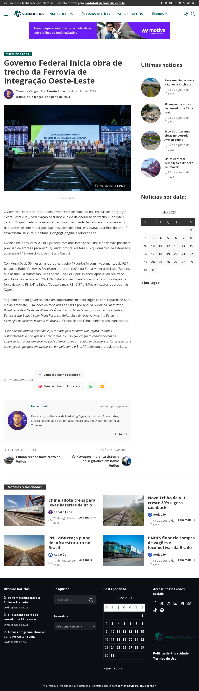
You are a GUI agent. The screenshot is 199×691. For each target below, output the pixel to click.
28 (183, 262)
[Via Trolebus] (28, 14)
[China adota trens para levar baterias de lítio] (24, 510)
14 (183, 246)
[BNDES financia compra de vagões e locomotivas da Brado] (123, 550)
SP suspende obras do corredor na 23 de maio (178, 108)
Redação (159, 514)
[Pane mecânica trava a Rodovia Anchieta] (151, 87)
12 (168, 246)
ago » (155, 283)
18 (160, 254)
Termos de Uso (164, 658)
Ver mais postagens (112, 406)
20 (175, 254)
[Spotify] (193, 3)
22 (191, 254)
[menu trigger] (8, 14)
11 (160, 246)
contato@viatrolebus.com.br (105, 3)
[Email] (102, 386)
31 (152, 270)
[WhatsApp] (184, 3)
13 (175, 246)
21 (183, 254)
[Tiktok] (188, 3)
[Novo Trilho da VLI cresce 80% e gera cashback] (123, 510)
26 (168, 262)
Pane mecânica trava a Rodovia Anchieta (179, 82)
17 (152, 254)
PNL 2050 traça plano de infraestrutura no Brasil (69, 542)
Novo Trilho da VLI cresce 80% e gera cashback (166, 502)
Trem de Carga (18, 54)
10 (152, 246)
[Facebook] (161, 3)
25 (160, 262)
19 (168, 254)
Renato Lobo (56, 91)
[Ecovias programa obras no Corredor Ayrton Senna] (151, 140)
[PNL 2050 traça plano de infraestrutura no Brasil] (24, 550)
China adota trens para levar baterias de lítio (72, 503)
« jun (145, 283)
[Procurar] (192, 14)
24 (152, 262)
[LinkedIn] (120, 434)
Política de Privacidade (171, 653)
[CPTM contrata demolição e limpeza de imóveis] (151, 168)
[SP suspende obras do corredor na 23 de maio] (151, 113)
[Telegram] (179, 3)
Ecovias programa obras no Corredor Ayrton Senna (177, 135)
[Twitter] (166, 3)
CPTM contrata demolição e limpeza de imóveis (178, 163)
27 (175, 262)
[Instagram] (170, 3)
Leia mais (85, 517)
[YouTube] (175, 3)
